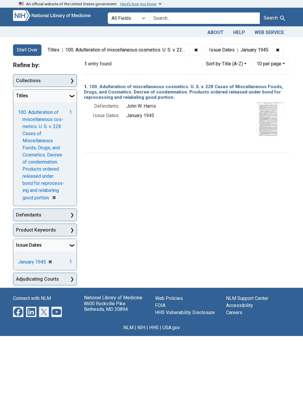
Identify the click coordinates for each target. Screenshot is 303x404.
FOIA (160, 305)
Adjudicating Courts (37, 279)
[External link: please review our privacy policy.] (18, 311)
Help (239, 32)
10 (269, 64)
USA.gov (171, 327)
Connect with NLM (32, 298)
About (215, 32)
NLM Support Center (247, 298)
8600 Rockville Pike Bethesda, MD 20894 (106, 306)
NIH (141, 327)
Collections (28, 80)
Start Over (27, 50)
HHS (154, 327)
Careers (234, 312)
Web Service (269, 32)
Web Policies (169, 298)
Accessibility (239, 305)
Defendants (28, 215)
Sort (224, 64)
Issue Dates (29, 245)
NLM (128, 327)
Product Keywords (36, 230)
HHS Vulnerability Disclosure (185, 312)
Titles (22, 95)
